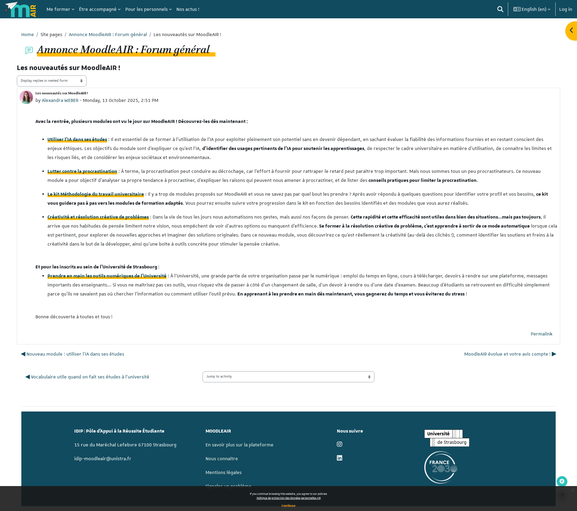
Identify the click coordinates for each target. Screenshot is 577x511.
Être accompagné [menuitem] (98, 9)
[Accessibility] (562, 481)
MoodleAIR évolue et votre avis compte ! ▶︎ (510, 354)
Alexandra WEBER (60, 100)
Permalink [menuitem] (541, 334)
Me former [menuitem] (58, 9)
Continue (288, 505)
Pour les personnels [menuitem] (146, 9)
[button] (500, 9)
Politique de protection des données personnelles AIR (289, 498)
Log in (565, 9)
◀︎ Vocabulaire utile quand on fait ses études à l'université (88, 377)
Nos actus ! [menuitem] (187, 9)
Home (27, 35)
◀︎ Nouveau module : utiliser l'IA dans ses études (72, 354)
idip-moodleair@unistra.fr (102, 459)
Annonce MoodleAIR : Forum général (108, 35)
